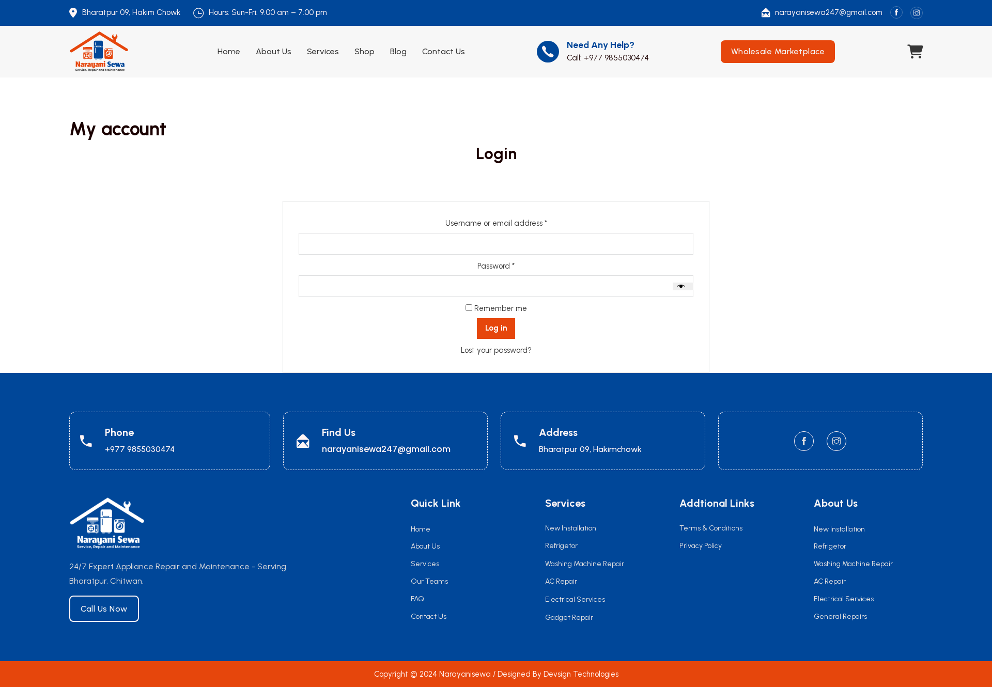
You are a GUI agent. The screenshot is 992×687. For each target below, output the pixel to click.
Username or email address (512, 223)
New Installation (839, 529)
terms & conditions (710, 528)
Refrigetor (830, 546)
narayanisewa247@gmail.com (828, 12)
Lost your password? (496, 350)
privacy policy (700, 545)
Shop (364, 51)
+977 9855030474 (616, 58)
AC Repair (830, 581)
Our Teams (429, 581)
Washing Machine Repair (853, 563)
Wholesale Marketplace (778, 51)
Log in (496, 328)
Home (229, 51)
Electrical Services (844, 599)
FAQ (417, 599)
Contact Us (443, 51)
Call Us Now (104, 609)
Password (511, 266)
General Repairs (840, 616)
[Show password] (683, 286)
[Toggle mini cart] (915, 52)
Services (323, 51)
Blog (398, 51)
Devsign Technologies (581, 674)
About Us (273, 51)
